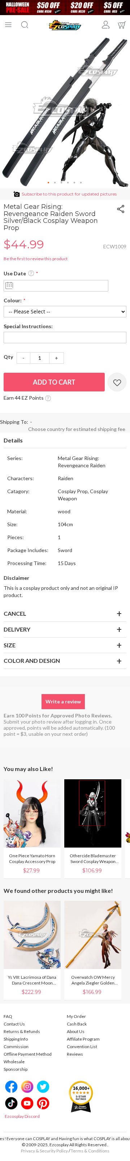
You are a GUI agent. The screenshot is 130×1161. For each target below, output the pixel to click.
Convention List (82, 1046)
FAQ (8, 1016)
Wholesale (14, 1061)
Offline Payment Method (28, 1054)
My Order (76, 1016)
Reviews (75, 1054)
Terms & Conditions (90, 1150)
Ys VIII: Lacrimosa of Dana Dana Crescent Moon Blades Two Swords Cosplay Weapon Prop (32, 980)
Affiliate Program (83, 1039)
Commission (16, 1046)
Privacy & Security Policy (44, 1150)
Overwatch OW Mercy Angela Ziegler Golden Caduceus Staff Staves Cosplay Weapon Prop (93, 980)
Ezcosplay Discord (22, 1116)
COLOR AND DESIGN (32, 660)
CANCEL (15, 613)
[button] (49, 183)
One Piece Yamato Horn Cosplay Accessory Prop (32, 858)
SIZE (10, 645)
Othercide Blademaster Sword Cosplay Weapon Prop (93, 858)
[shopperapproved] (81, 1096)
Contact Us (14, 1024)
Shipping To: (14, 422)
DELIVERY (17, 629)
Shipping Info (16, 1039)
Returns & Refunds (22, 1031)
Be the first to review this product (36, 258)
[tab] (65, 441)
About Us (75, 1031)
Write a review (63, 701)
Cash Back (77, 1024)
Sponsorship (15, 1069)
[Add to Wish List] (117, 382)
